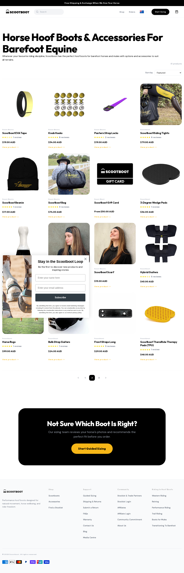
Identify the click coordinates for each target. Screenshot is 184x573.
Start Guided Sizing (92, 448)
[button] (7, 137)
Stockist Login (124, 501)
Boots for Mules (159, 519)
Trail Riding (157, 513)
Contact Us (88, 525)
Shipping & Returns (92, 501)
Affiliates (121, 507)
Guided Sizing (89, 495)
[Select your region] (143, 12)
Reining (155, 501)
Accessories (54, 501)
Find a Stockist (56, 507)
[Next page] (106, 378)
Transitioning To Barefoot (164, 525)
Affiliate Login (124, 513)
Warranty (87, 519)
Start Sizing (160, 11)
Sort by (149, 72)
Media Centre (89, 537)
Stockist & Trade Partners (129, 495)
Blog (85, 531)
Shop (121, 12)
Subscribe (60, 297)
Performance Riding (161, 507)
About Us (121, 525)
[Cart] (176, 12)
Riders (132, 12)
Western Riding (159, 495)
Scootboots (54, 495)
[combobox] (51, 12)
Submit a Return (90, 507)
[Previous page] (78, 378)
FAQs (85, 513)
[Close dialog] (85, 258)
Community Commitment (129, 519)
